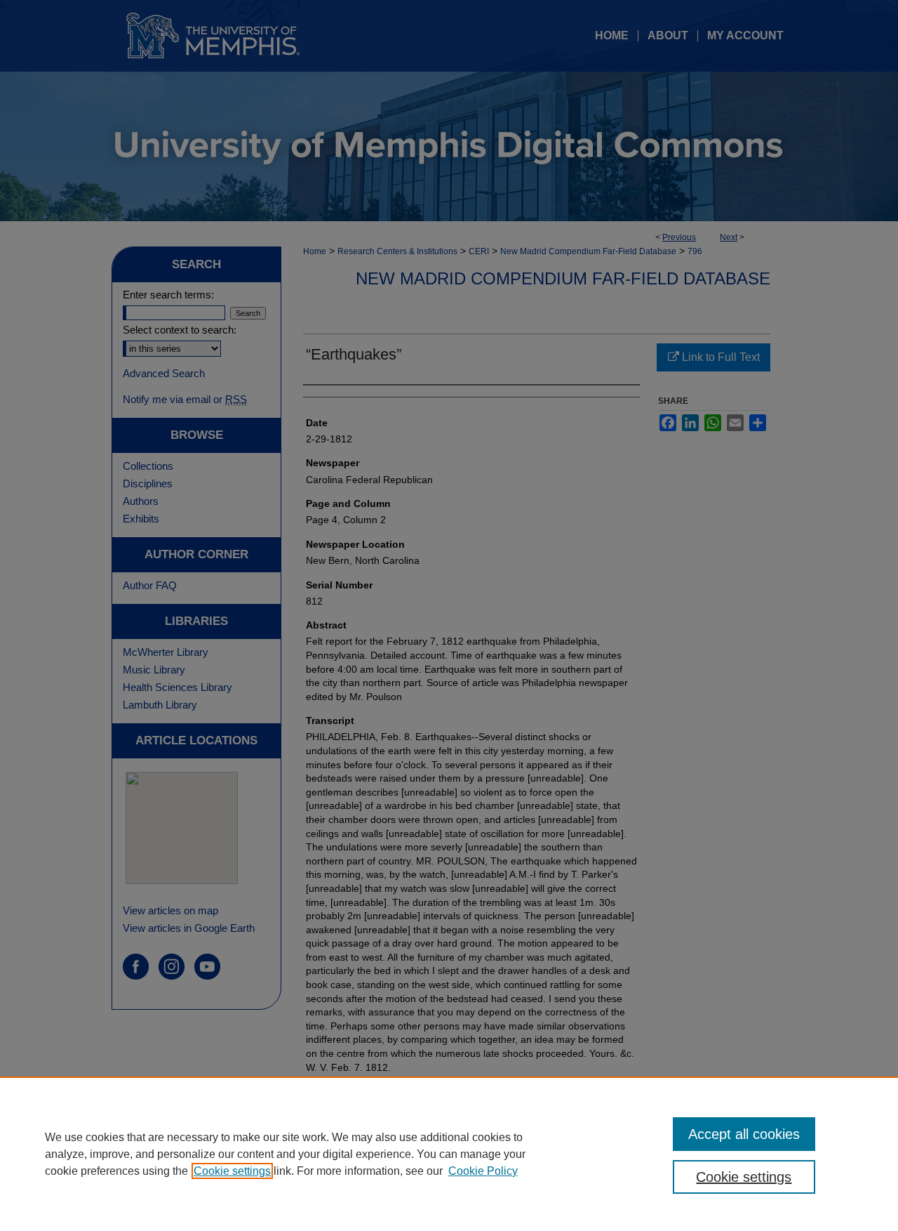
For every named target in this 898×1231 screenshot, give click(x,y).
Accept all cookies (744, 1134)
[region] (449, 1154)
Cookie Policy (483, 1171)
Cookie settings (232, 1171)
